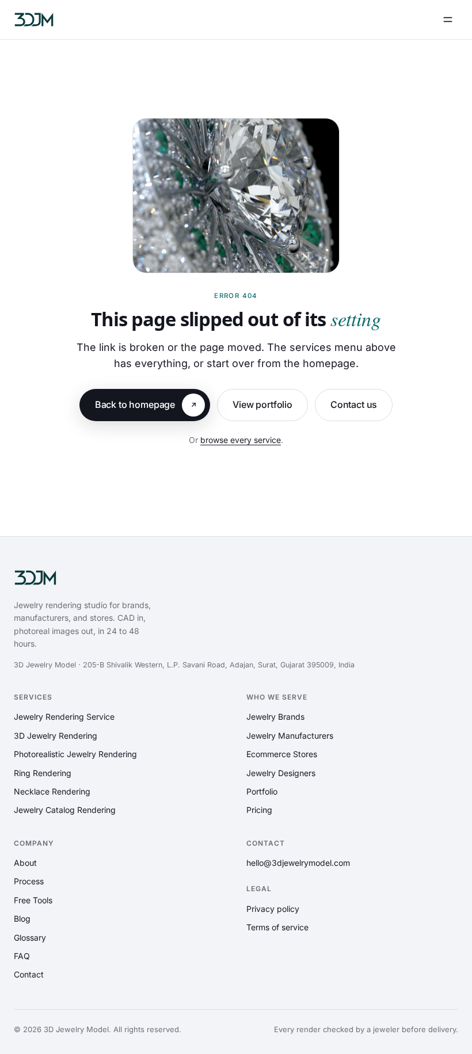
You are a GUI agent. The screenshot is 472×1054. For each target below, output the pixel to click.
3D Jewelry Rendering (55, 735)
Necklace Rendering (52, 791)
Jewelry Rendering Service (64, 716)
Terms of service (277, 927)
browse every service (240, 440)
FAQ (22, 956)
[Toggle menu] (447, 19)
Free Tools (33, 900)
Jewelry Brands (275, 716)
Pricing (259, 810)
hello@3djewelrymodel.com (298, 863)
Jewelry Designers (280, 773)
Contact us (353, 404)
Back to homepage (135, 404)
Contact (29, 974)
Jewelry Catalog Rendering (65, 810)
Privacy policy (272, 909)
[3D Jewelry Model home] (34, 20)
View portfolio (262, 404)
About (25, 863)
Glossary (30, 937)
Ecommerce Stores (281, 754)
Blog (22, 918)
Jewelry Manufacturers (289, 735)
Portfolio (261, 791)
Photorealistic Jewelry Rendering (75, 754)
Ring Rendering (42, 773)
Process (29, 881)
